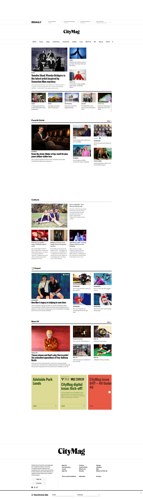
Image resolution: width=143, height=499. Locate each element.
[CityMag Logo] (71, 32)
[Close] (140, 492)
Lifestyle (74, 41)
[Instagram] (34, 487)
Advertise (82, 476)
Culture (41, 41)
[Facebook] (32, 487)
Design (48, 41)
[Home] (39, 22)
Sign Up (101, 41)
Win (95, 41)
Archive (98, 476)
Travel (81, 41)
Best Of (34, 41)
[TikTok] (37, 487)
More (108, 121)
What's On (88, 41)
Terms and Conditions (69, 476)
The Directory (56, 41)
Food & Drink (66, 41)
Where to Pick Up (101, 471)
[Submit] (98, 494)
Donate (108, 41)
